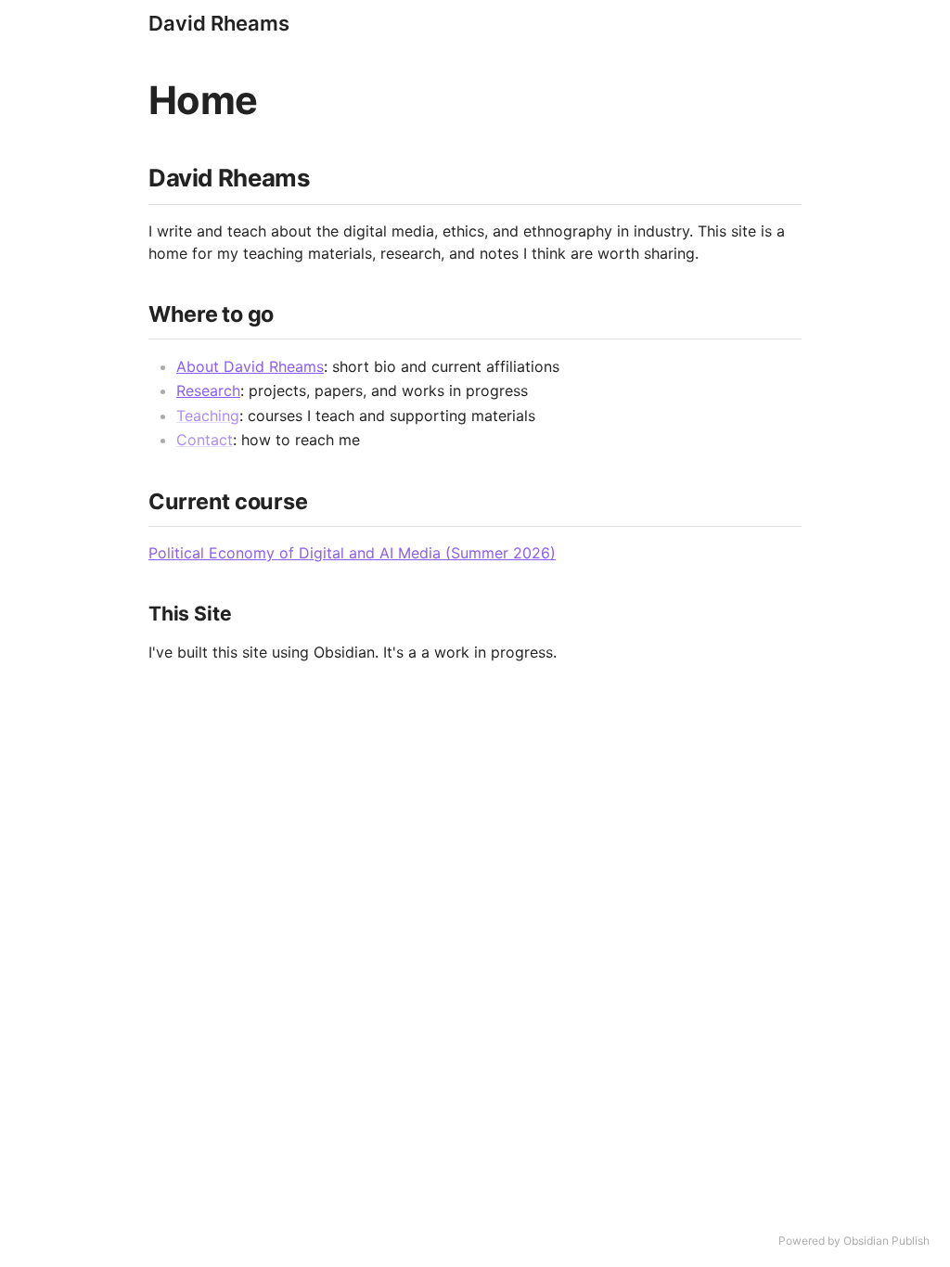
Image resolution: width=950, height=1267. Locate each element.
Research (208, 390)
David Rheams (218, 23)
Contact (204, 439)
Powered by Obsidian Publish (854, 1241)
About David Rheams (250, 366)
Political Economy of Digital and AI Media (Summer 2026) (352, 553)
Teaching (207, 415)
